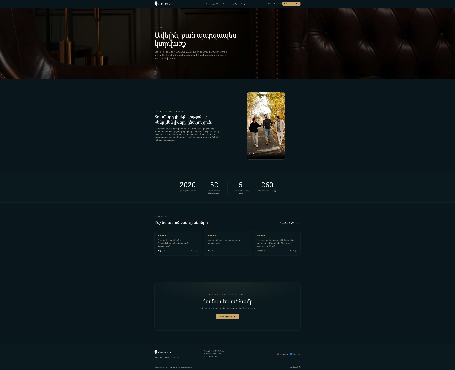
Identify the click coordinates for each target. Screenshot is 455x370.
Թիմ (225, 4)
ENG (279, 4)
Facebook (296, 354)
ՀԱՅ (269, 4)
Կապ (243, 4)
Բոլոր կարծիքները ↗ (289, 223)
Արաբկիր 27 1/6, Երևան (214, 351)
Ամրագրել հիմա (291, 4)
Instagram (284, 354)
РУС (274, 4)
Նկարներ (233, 4)
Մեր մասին (198, 4)
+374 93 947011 (210, 356)
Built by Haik (294, 367)
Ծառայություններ (213, 4)
